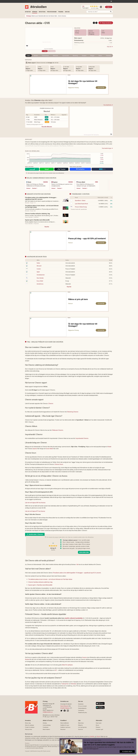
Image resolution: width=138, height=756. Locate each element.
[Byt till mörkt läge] (102, 7)
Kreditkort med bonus (65, 727)
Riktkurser (55, 55)
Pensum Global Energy (81, 207)
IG (55, 670)
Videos (100, 55)
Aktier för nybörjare (67, 665)
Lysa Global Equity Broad (81, 203)
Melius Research (38, 119)
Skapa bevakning (106, 22)
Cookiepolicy (81, 710)
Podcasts (108, 55)
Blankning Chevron (72, 412)
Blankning (75, 55)
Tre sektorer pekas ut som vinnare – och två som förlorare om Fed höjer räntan (50, 579)
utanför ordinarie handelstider (74, 618)
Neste (109, 446)
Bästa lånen (81, 723)
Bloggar (92, 55)
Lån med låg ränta (82, 727)
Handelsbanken (41, 275)
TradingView (64, 684)
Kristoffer (92, 736)
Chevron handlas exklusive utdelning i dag (40, 582)
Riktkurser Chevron (57, 430)
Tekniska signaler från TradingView (91, 134)
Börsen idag (28, 723)
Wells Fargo (37, 122)
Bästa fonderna (46, 729)
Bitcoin (97, 725)
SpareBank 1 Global (80, 200)
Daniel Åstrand (64, 706)
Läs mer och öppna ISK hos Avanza (35, 502)
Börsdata (73, 684)
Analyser (84, 55)
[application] (58, 158)
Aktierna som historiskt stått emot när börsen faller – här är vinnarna (46, 16)
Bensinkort (62, 729)
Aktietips (45, 723)
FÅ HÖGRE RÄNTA (127, 751)
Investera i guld (99, 729)
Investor (39, 269)
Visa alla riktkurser (47, 126)
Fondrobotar (45, 727)
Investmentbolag (46, 725)
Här (77, 564)
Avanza (28, 188)
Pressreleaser (45, 55)
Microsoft (39, 266)
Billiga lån (80, 725)
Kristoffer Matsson (65, 708)
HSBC (35, 117)
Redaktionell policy (82, 712)
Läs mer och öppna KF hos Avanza (35, 511)
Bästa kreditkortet (64, 723)
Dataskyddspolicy (82, 708)
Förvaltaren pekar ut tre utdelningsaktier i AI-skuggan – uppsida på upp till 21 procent (77, 573)
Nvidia (38, 263)
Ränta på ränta (28, 729)
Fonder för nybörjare (29, 727)
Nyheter (36, 55)
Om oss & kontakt (82, 706)
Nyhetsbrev (81, 704)
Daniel (98, 736)
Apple (38, 272)
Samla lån (80, 729)
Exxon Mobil (40, 281)
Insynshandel (65, 55)
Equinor (35, 448)
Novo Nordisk (40, 278)
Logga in (108, 7)
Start (28, 55)
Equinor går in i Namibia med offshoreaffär (40, 585)
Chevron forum (59, 464)
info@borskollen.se (48, 712)
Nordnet (34, 188)
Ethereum (98, 727)
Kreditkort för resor (64, 725)
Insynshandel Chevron (82, 438)
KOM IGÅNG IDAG (84, 552)
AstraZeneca (40, 284)
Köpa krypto (98, 723)
